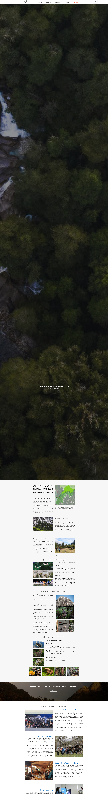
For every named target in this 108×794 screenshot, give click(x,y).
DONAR (76, 2)
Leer (53, 690)
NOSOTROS (40, 2)
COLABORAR (67, 2)
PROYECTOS (49, 2)
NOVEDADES (58, 2)
